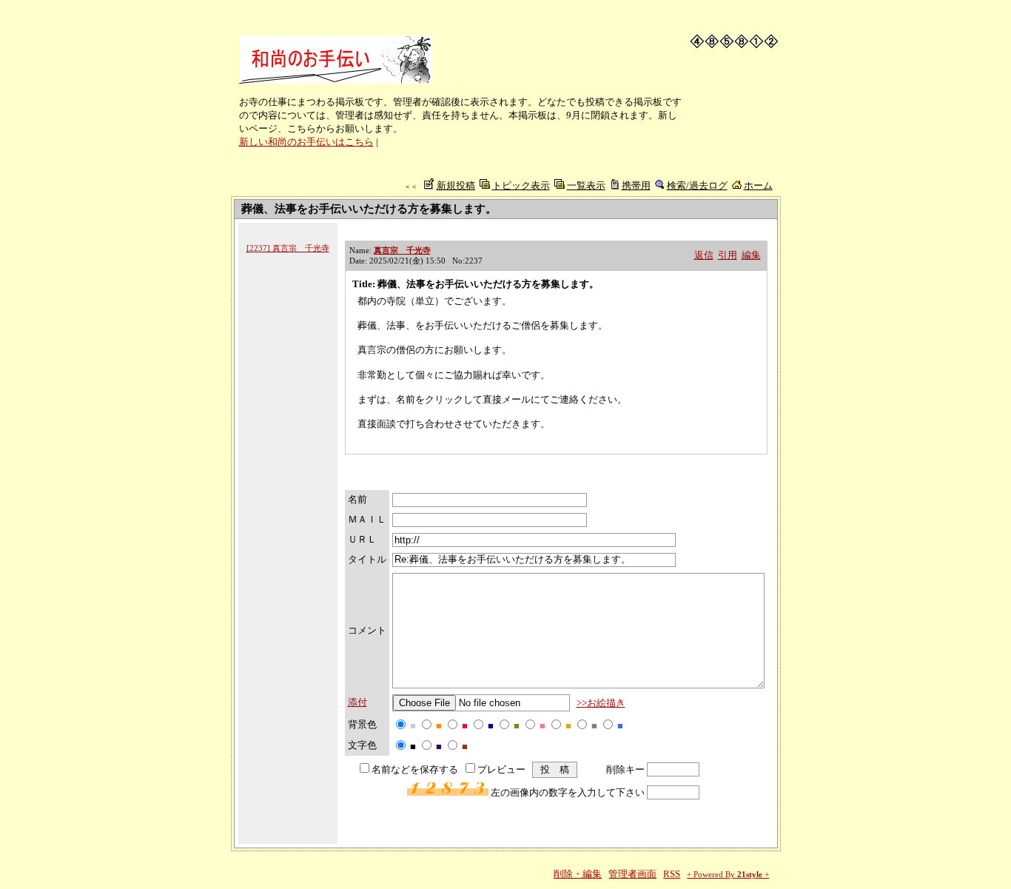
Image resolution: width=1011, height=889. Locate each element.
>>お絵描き (601, 702)
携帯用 (636, 185)
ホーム (758, 185)
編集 (751, 255)
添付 (357, 702)
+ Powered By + (728, 874)
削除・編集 (578, 873)
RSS (671, 873)
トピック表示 (521, 185)
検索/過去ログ (697, 185)
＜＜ (410, 186)
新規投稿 (456, 185)
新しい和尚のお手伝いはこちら (306, 141)
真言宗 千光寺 (402, 250)
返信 (703, 255)
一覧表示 (586, 185)
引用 (727, 255)
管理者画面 (632, 873)
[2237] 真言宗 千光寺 (287, 248)
